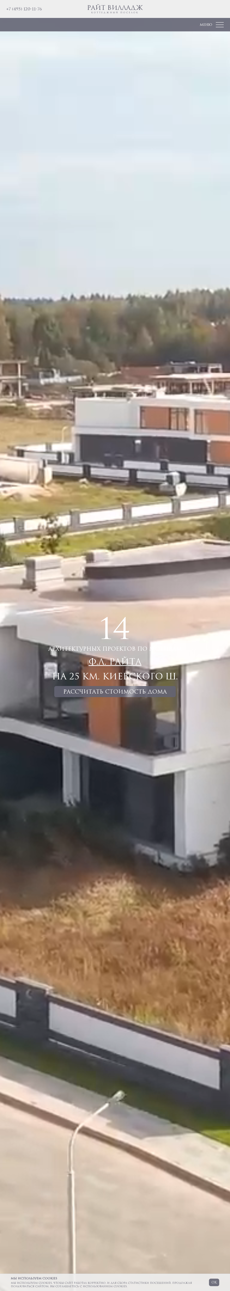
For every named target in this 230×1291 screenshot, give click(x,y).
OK (214, 1282)
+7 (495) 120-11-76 (24, 8)
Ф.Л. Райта (115, 661)
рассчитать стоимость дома (115, 691)
